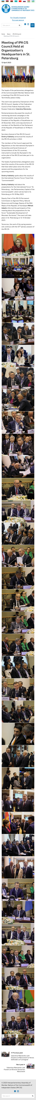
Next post (20, 1064)
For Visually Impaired (18, 17)
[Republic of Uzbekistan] (33, 1)
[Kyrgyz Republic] (20, 1)
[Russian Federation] (24, 1)
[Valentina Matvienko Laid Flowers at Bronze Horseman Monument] (29, 1066)
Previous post (17, 1053)
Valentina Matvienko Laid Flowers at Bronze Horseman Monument (14, 1069)
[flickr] (25, 24)
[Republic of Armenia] (7, 1)
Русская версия (18, 20)
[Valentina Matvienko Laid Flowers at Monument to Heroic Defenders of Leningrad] (6, 1054)
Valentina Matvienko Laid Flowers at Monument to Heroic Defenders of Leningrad (22, 1057)
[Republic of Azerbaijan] (3, 1)
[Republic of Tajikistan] (28, 1)
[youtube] (28, 24)
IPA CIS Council (17, 34)
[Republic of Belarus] (11, 1)
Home (3, 34)
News (8, 34)
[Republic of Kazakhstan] (16, 1)
